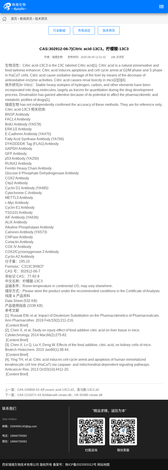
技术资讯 (41, 18)
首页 (14, 18)
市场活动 (84, 30)
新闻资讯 (26, 18)
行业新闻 (59, 30)
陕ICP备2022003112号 (80, 464)
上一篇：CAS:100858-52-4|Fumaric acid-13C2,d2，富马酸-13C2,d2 (52, 389)
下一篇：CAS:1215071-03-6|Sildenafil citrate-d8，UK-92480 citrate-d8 (53, 395)
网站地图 (103, 464)
